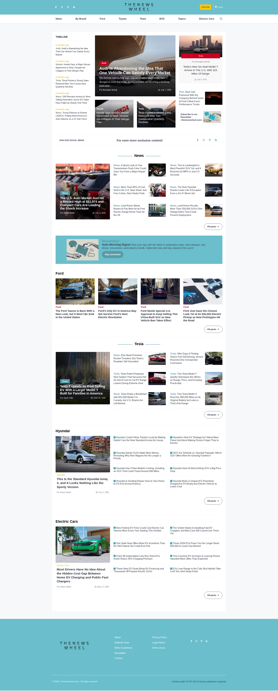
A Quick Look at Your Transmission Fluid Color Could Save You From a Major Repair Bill (130, 170)
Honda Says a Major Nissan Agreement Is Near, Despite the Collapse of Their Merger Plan (112, 117)
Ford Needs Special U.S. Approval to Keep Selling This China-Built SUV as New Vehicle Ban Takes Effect (159, 315)
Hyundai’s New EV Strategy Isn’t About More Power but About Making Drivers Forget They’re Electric (194, 440)
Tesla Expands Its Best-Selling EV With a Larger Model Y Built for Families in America (82, 390)
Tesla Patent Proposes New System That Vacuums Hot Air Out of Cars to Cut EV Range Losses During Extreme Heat (130, 378)
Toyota (122, 18)
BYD (161, 18)
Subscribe (205, 7)
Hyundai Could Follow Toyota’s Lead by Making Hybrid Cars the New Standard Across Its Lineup (139, 438)
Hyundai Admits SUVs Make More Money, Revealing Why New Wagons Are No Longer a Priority (137, 456)
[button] (221, 19)
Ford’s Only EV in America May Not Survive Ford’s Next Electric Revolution (117, 314)
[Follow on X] (62, 7)
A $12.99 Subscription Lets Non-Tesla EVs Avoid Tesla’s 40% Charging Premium (137, 557)
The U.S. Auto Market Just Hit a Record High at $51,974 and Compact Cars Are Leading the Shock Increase (82, 203)
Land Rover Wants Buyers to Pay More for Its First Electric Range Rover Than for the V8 (129, 210)
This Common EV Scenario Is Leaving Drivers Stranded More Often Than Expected (195, 557)
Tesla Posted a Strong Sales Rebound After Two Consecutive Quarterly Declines (154, 117)
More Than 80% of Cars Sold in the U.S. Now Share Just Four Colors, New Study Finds (130, 190)
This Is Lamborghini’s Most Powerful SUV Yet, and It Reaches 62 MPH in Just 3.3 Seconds (185, 170)
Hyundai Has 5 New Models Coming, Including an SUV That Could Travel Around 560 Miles (139, 469)
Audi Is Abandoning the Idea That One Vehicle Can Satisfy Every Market (134, 70)
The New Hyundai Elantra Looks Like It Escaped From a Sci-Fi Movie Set (185, 190)
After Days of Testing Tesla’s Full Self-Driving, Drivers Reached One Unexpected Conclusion (186, 358)
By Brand (80, 18)
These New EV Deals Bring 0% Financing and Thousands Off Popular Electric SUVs (139, 570)
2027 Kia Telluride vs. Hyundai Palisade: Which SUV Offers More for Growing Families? (196, 454)
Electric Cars (206, 18)
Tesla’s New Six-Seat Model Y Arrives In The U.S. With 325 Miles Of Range (200, 70)
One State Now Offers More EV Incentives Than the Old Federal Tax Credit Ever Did (139, 544)
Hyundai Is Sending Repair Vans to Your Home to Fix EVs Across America (139, 482)
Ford (102, 18)
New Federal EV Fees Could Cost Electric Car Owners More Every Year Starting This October (139, 529)
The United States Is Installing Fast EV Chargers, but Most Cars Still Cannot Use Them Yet (194, 531)
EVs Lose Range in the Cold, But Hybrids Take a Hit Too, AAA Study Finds (195, 570)
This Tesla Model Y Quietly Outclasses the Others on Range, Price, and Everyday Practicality (186, 378)
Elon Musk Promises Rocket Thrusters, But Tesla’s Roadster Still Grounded (128, 358)
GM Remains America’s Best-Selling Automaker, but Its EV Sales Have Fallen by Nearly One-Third (73, 99)
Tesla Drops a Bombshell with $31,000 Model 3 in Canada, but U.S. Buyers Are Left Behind (130, 399)
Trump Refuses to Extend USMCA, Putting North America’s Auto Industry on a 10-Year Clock (71, 115)
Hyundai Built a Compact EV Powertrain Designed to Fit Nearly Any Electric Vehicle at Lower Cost (193, 484)
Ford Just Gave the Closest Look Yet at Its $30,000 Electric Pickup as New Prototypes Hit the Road (202, 315)
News (59, 18)
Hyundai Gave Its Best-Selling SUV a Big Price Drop (195, 469)
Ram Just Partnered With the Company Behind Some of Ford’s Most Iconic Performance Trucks (191, 98)
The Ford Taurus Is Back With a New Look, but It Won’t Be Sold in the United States (75, 314)
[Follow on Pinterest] (68, 7)
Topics (182, 18)
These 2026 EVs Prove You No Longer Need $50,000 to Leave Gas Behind (194, 544)
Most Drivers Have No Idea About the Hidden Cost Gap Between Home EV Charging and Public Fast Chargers (82, 575)
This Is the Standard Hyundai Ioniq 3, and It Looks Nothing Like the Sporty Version (82, 483)
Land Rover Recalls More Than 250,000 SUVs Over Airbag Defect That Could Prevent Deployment (186, 210)
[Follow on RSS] (74, 7)
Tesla (143, 18)
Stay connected (112, 254)
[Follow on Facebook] (56, 7)
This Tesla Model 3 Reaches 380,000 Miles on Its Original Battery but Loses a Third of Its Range (185, 399)
